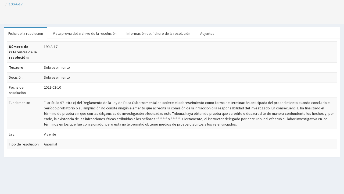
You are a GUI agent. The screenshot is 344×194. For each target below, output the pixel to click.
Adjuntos (207, 33)
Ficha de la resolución (25, 33)
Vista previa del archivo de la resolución (85, 33)
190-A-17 (16, 4)
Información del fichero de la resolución (158, 33)
